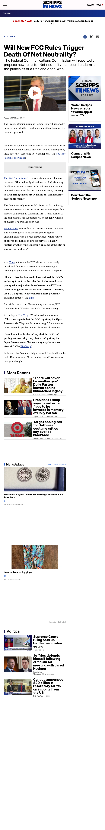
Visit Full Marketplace (57, 464)
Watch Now (94, 5)
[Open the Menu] (4, 5)
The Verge (23, 315)
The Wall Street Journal (16, 178)
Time (12, 262)
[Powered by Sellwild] (62, 622)
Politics (10, 36)
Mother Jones (11, 228)
